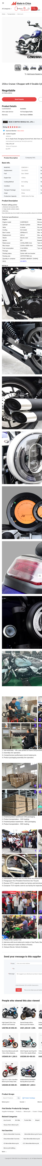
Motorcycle (20, 14)
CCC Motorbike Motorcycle (31, 1143)
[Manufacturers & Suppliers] (21, 3)
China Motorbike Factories (11, 1139)
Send (18, 990)
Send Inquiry (19, 99)
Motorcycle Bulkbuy (9, 1148)
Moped (37, 1120)
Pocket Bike (27, 1120)
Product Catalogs (29, 1098)
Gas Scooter (7, 1120)
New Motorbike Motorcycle (32, 1139)
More (3, 1151)
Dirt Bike (17, 1120)
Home (3, 14)
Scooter (22, 1102)
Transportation (11, 14)
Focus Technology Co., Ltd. (25, 1158)
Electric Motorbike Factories (12, 1134)
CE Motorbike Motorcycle (11, 1143)
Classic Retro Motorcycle (11, 1125)
